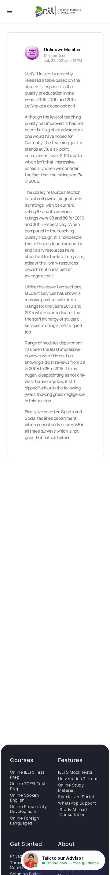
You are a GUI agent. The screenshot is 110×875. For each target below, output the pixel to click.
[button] (63, 860)
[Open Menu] (9, 12)
